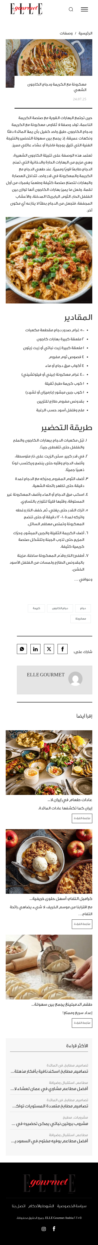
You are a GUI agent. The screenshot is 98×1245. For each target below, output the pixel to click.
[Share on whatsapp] (22, 649)
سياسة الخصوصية (71, 1206)
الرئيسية (85, 33)
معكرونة (80, 618)
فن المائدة (55, 1065)
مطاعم (82, 1083)
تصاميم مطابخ (76, 1065)
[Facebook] (54, 1229)
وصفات (66, 33)
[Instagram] (44, 1229)
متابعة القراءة (82, 818)
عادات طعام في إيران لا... (70, 800)
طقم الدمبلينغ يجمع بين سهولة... (61, 1004)
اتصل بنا (18, 1206)
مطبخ (67, 1117)
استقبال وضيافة (61, 1083)
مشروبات (81, 1117)
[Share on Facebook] (63, 649)
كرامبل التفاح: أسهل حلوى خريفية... (60, 898)
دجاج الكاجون (60, 608)
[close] (84, 9)
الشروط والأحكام (41, 1206)
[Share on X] (49, 649)
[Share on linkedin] (35, 649)
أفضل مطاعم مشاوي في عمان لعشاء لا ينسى (45, 1088)
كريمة (36, 608)
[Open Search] (71, 9)
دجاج (83, 608)
